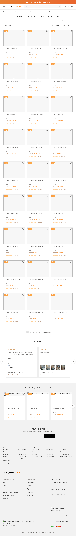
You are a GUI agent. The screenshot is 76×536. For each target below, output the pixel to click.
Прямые (5, 449)
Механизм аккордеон (6, 459)
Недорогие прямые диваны (51, 21)
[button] (13, 45)
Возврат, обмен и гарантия (11, 492)
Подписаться (50, 436)
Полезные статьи (8, 495)
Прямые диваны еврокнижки (18, 21)
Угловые (5, 452)
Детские (34, 454)
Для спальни (50, 456)
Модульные (63, 452)
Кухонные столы (65, 454)
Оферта (5, 498)
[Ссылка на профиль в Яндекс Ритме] (64, 495)
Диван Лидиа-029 (13, 375)
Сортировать (8, 26)
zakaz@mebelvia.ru (56, 486)
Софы (5, 456)
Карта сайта (30, 495)
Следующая (46, 332)
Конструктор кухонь (66, 456)
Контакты (30, 492)
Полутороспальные (23, 452)
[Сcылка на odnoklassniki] (55, 495)
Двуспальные (22, 454)
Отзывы (5, 502)
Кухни (62, 447)
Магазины (30, 485)
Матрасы (35, 447)
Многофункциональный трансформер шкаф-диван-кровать (53, 375)
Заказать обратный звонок (59, 482)
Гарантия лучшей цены (34, 489)
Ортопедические (8, 463)
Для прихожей (50, 454)
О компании (30, 482)
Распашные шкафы (52, 452)
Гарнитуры (63, 449)
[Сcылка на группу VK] (52, 495)
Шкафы (48, 447)
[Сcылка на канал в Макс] (58, 495)
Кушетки (5, 454)
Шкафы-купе (49, 449)
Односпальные (22, 449)
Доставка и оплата (9, 489)
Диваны (5, 447)
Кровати (20, 447)
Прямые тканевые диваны (35, 21)
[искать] (59, 6)
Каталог (5, 482)
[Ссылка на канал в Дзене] (61, 495)
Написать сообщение (62, 521)
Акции (5, 485)
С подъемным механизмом (22, 457)
